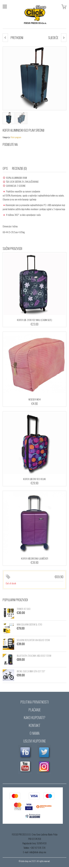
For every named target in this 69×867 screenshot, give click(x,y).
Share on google (19, 151)
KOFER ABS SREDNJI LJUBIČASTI (34, 558)
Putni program (16, 137)
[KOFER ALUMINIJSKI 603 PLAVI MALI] (63, 37)
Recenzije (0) (19, 168)
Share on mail (34, 151)
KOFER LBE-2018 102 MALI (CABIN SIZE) (34, 320)
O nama (34, 733)
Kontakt (34, 725)
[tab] (7, 168)
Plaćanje (34, 709)
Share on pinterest (27, 151)
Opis (5, 168)
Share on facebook (5, 151)
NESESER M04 (34, 399)
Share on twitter (12, 151)
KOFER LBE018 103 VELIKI (34, 479)
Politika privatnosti (34, 702)
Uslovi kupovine (34, 741)
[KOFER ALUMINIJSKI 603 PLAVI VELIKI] (5, 37)
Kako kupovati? (34, 717)
